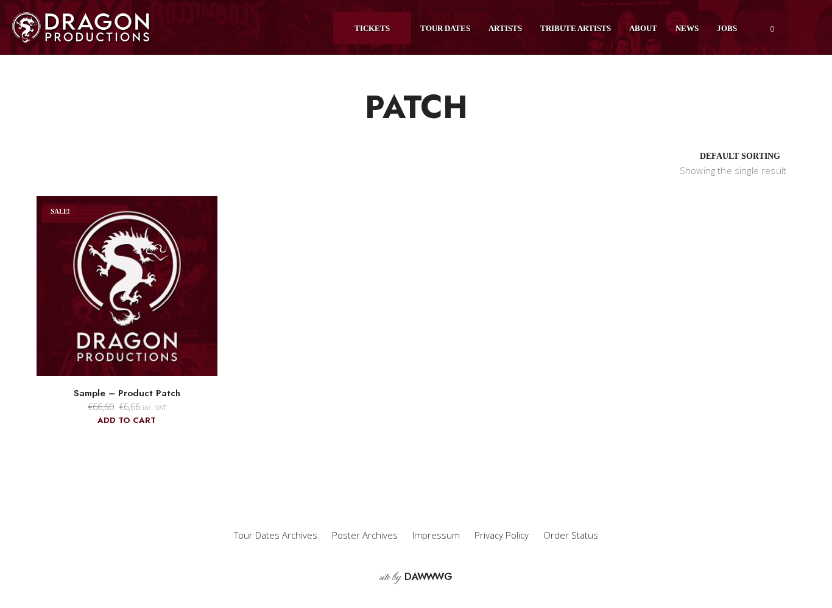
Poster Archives (365, 535)
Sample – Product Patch (127, 393)
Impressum (436, 535)
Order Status (570, 535)
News (687, 28)
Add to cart (126, 420)
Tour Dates (445, 28)
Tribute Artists (575, 28)
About (643, 28)
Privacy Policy (501, 535)
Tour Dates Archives (275, 535)
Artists (505, 28)
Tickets (372, 28)
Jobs (727, 28)
